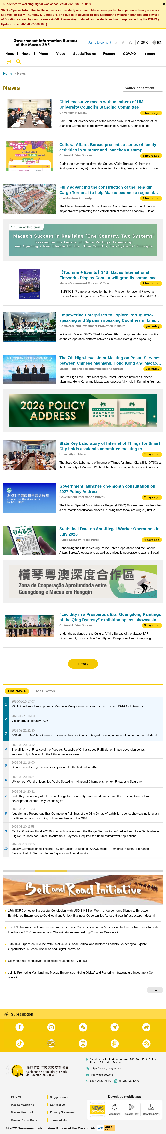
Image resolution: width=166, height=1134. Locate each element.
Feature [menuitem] (109, 53)
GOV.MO (16, 1097)
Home (7, 73)
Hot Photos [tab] (44, 691)
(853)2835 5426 (129, 1080)
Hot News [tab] (17, 691)
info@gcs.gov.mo (102, 1074)
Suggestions (59, 1097)
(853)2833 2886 (100, 1080)
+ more (155, 980)
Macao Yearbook (22, 1112)
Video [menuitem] (60, 53)
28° (145, 42)
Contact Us (57, 1104)
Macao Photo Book (24, 1120)
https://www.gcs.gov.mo (106, 1068)
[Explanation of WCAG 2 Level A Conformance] (106, 1128)
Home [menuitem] (10, 53)
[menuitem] (26, 54)
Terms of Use (59, 1120)
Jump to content (99, 42)
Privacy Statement (62, 1112)
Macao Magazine (22, 1104)
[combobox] (143, 88)
